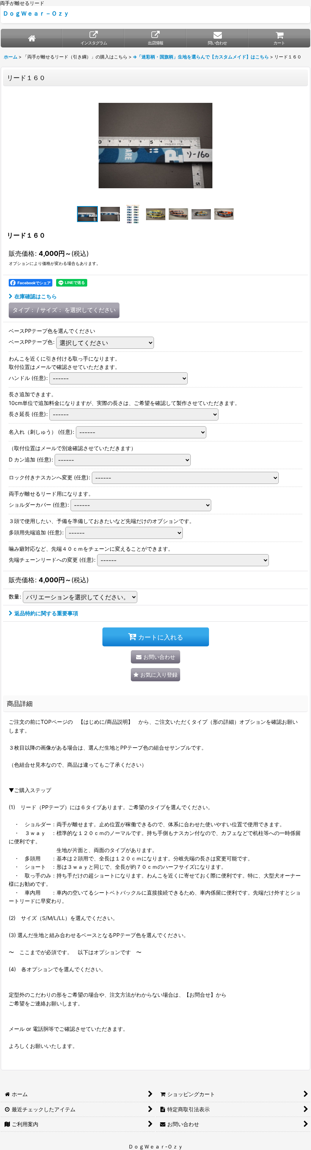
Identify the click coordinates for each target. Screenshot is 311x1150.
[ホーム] (32, 38)
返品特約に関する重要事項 (46, 613)
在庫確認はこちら (35, 296)
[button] (87, 214)
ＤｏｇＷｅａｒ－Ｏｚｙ (36, 13)
